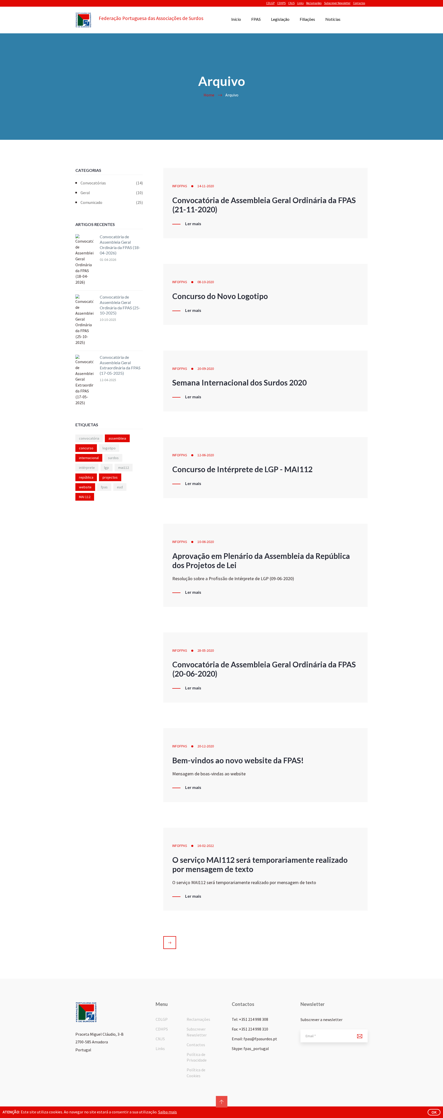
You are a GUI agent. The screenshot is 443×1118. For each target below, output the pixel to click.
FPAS (256, 19)
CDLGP (270, 3)
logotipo (109, 448)
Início (236, 19)
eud (120, 487)
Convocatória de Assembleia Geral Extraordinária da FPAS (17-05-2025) (120, 365)
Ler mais (193, 224)
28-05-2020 (205, 650)
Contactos (359, 3)
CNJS (291, 3)
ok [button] (434, 1112)
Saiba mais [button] (167, 1111)
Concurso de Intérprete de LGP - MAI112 (242, 469)
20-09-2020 (205, 368)
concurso (86, 448)
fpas (104, 487)
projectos (110, 477)
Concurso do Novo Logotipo (220, 296)
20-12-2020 (205, 746)
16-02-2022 (205, 845)
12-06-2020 (205, 455)
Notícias (332, 19)
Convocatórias (111, 182)
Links (300, 3)
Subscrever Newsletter (337, 3)
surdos (113, 458)
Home (209, 94)
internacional (89, 458)
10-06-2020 (205, 541)
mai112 (123, 467)
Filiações (307, 19)
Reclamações (313, 3)
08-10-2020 (205, 282)
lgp (106, 467)
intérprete (87, 467)
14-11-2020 (205, 186)
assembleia (117, 438)
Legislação (280, 19)
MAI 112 (84, 496)
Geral (111, 192)
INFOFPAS (179, 186)
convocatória (89, 438)
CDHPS (281, 3)
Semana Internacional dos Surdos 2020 (239, 382)
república (86, 477)
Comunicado (111, 202)
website (85, 487)
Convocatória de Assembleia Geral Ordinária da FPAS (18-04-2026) (120, 244)
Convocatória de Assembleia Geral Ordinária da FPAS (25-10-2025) (120, 304)
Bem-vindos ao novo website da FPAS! (238, 760)
